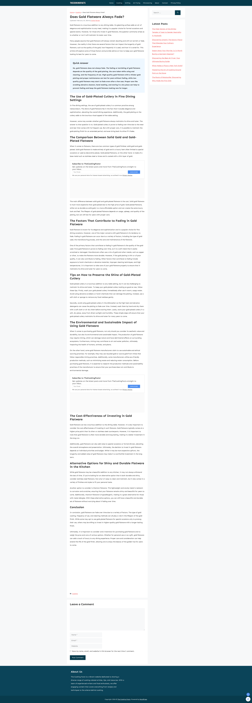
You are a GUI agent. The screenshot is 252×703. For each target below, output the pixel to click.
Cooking (119, 3)
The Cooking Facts (123, 699)
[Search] (178, 12)
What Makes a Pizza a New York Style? (167, 66)
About (157, 3)
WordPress (143, 699)
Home (111, 3)
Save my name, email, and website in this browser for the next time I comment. (103, 651)
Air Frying (136, 3)
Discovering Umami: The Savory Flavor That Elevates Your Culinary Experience (167, 43)
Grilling (127, 3)
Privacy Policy (176, 3)
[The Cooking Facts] (78, 3)
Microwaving (147, 3)
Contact (165, 3)
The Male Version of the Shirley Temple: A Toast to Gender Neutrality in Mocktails (166, 32)
